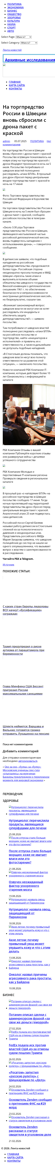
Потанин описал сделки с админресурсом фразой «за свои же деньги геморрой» (29, 1018)
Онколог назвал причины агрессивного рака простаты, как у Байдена (30, 978)
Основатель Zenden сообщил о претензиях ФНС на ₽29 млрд (30, 1103)
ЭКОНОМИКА (15, 7)
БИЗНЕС (12, 11)
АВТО (10, 31)
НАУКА (11, 24)
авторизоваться (27, 761)
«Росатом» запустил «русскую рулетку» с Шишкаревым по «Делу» (27, 1076)
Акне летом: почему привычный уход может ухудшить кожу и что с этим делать (29, 945)
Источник (8, 564)
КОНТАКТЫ (15, 88)
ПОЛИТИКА (14, 4)
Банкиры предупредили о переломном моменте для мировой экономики (26, 778)
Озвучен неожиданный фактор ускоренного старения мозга (26, 885)
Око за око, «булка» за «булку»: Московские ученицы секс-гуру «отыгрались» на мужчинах (22, 770)
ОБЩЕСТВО (14, 14)
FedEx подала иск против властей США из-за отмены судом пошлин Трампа (29, 1049)
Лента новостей (12, 50)
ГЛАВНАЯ (14, 82)
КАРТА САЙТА (17, 85)
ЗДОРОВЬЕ (14, 17)
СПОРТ (11, 27)
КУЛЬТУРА (13, 21)
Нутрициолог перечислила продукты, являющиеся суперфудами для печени (29, 824)
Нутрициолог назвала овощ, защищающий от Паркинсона (30, 913)
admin (6, 141)
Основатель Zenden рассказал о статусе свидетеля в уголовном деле (30, 1130)
